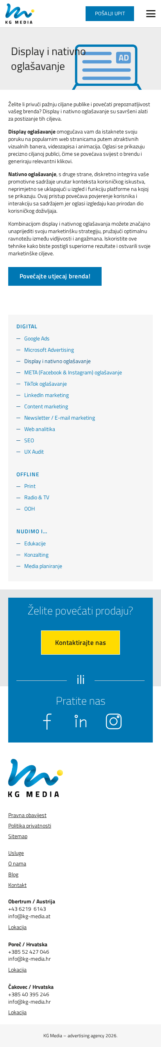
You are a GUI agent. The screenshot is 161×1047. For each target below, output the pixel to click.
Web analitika (39, 429)
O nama (17, 863)
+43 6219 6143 (27, 909)
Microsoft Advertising (49, 349)
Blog (13, 874)
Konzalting (36, 554)
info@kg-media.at (29, 916)
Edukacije (35, 543)
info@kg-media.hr (29, 958)
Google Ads (37, 338)
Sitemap (17, 836)
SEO (29, 440)
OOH (29, 508)
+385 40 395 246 (28, 994)
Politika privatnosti (29, 825)
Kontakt (17, 885)
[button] (151, 13)
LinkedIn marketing (46, 395)
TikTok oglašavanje (45, 383)
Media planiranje (43, 566)
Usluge (16, 853)
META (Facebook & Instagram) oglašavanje (73, 372)
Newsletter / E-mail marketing (59, 417)
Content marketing (46, 406)
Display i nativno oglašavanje (57, 361)
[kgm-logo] (19, 14)
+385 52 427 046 (28, 951)
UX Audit (34, 451)
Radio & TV (36, 497)
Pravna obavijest (27, 815)
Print (30, 486)
